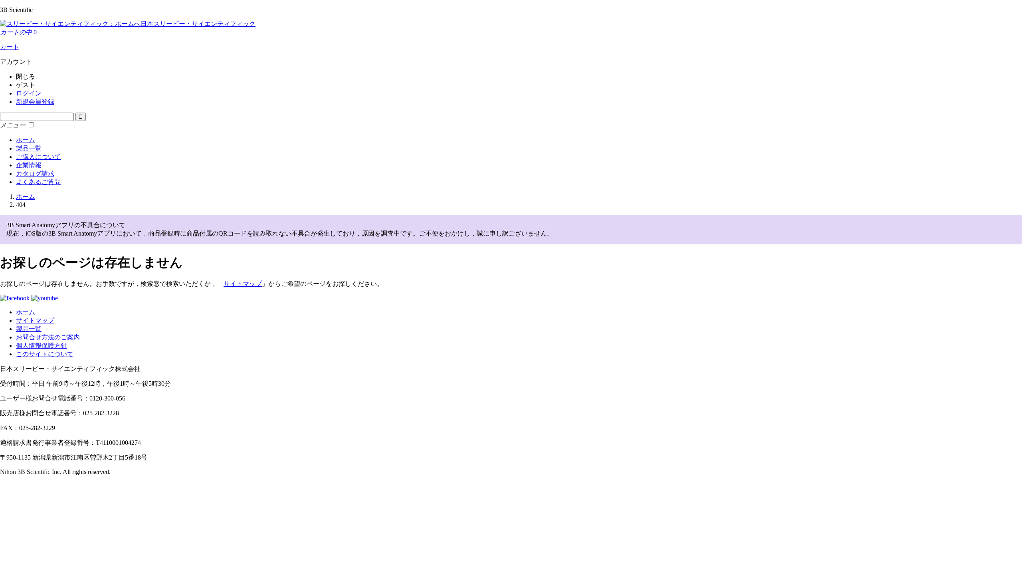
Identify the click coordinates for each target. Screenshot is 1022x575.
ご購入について (38, 156)
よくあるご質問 (38, 181)
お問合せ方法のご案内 (48, 337)
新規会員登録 (35, 101)
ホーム (25, 140)
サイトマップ (243, 283)
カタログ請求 (35, 173)
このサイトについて (44, 354)
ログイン (29, 93)
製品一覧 (29, 148)
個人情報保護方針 (41, 345)
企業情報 (29, 165)
